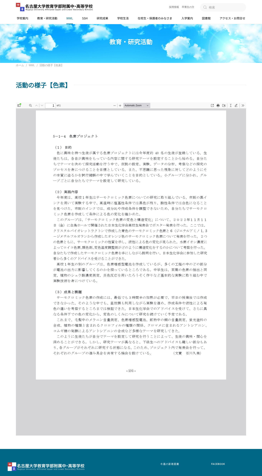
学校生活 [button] (123, 18)
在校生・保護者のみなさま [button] (155, 18)
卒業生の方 (188, 7)
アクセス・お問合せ (232, 18)
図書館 (206, 18)
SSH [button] (85, 18)
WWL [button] (69, 18)
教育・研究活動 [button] (47, 18)
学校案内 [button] (22, 18)
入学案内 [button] (187, 18)
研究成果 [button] (102, 18)
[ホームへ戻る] (54, 7)
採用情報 (174, 7)
